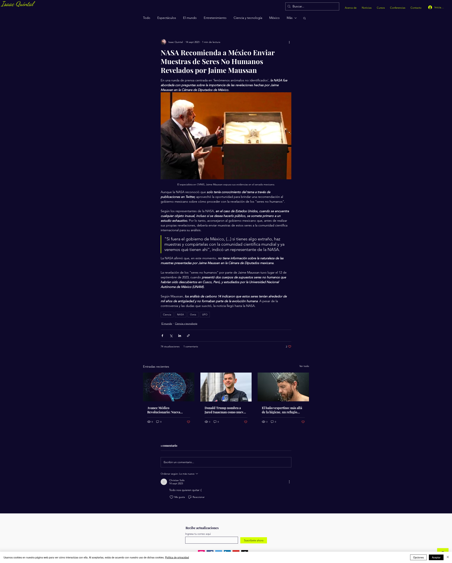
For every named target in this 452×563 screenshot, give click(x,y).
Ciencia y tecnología (248, 18)
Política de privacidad (177, 557)
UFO (204, 314)
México (274, 18)
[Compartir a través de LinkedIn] (179, 335)
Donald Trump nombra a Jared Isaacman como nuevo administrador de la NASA (225, 410)
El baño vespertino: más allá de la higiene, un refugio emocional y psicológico (282, 410)
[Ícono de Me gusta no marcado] (171, 497)
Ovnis (193, 314)
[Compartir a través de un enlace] (188, 335)
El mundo (190, 18)
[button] (304, 18)
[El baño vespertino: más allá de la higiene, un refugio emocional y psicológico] (283, 387)
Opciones (418, 557)
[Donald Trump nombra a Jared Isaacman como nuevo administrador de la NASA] (226, 387)
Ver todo (304, 366)
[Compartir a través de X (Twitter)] (171, 335)
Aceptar (436, 557)
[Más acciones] (289, 42)
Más (290, 18)
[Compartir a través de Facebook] (162, 335)
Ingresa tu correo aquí (198, 533)
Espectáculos (166, 18)
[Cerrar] (448, 557)
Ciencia (167, 314)
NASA (180, 314)
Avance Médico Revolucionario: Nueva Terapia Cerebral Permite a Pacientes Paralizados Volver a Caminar (168, 410)
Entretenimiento (215, 18)
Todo (146, 18)
